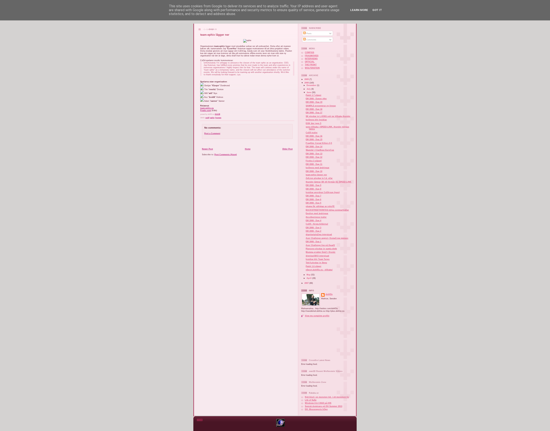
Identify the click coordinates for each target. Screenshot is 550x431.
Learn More (359, 10)
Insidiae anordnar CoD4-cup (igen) (323, 192)
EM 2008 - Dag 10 (314, 171)
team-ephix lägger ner (214, 34)
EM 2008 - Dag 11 (314, 164)
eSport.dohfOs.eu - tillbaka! (319, 270)
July (309, 89)
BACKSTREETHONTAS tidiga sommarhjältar (327, 210)
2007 (306, 283)
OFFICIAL (310, 62)
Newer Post (207, 149)
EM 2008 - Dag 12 (314, 157)
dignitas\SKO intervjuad (317, 256)
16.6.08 (217, 114)
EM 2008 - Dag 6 (313, 199)
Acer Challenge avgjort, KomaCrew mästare (327, 238)
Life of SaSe (310, 400)
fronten (218, 118)
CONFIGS (309, 52)
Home (248, 149)
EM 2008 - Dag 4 (313, 220)
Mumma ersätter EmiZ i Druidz (320, 252)
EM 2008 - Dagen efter (316, 99)
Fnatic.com (205, 110)
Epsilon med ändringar (317, 213)
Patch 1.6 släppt (313, 266)
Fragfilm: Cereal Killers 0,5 (319, 143)
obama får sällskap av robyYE (320, 206)
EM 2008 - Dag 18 (314, 109)
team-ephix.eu (207, 108)
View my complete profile (317, 316)
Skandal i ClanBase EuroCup (320, 150)
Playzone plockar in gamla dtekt (321, 249)
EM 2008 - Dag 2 (313, 231)
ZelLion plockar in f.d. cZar (319, 178)
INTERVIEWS (311, 59)
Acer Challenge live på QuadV (320, 245)
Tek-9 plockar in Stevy (316, 263)
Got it (377, 10)
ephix (212, 118)
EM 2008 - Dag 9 (313, 185)
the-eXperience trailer (316, 217)
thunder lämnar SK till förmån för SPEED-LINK (328, 182)
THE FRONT (311, 65)
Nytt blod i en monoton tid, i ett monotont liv (327, 397)
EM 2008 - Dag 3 (313, 228)
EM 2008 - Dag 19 (314, 102)
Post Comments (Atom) (225, 154)
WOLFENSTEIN (312, 68)
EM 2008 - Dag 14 (314, 147)
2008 (306, 83)
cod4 (207, 118)
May (309, 275)
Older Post (287, 149)
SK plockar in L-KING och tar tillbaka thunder (328, 116)
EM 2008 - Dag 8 (313, 189)
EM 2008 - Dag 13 (314, 154)
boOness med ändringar (317, 168)
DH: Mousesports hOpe (316, 409)
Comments (311, 40)
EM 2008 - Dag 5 (313, 203)
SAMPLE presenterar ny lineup (321, 106)
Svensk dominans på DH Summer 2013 (323, 406)
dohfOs (329, 294)
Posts (309, 33)
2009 (306, 79)
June (309, 92)
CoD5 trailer (312, 133)
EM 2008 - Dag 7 (313, 196)
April (309, 278)
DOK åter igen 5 (313, 123)
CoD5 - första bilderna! (317, 224)
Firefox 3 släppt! (314, 161)
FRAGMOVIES (311, 56)
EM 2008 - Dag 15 (314, 139)
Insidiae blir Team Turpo (318, 259)
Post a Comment (212, 133)
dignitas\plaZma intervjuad (319, 234)
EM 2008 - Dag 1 (313, 242)
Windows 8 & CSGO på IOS (318, 403)
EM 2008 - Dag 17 (314, 113)
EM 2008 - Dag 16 (314, 136)
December (312, 85)
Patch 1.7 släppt (313, 95)
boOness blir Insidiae (316, 120)
